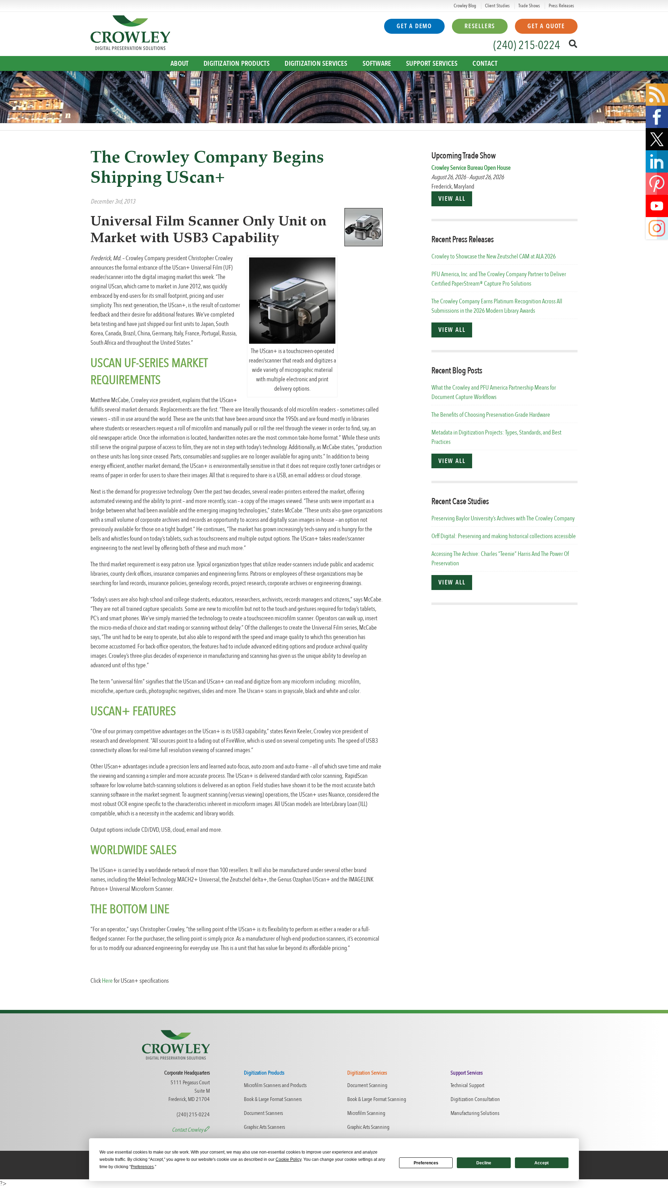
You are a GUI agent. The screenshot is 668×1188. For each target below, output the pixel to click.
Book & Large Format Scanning (376, 1099)
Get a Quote (546, 26)
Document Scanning (367, 1085)
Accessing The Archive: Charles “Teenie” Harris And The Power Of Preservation (500, 559)
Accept (541, 1163)
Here (107, 980)
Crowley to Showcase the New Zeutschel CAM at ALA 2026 (493, 256)
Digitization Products (237, 63)
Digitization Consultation (475, 1099)
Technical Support (467, 1085)
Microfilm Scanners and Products (275, 1085)
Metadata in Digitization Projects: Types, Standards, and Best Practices (496, 437)
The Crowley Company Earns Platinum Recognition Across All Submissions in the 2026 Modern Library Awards (496, 306)
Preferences (426, 1163)
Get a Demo (414, 26)
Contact (484, 63)
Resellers (479, 26)
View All (451, 198)
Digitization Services (316, 63)
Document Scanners (263, 1113)
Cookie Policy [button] (288, 1159)
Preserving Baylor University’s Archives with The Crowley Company (503, 518)
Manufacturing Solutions (475, 1113)
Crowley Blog (465, 5)
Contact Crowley (188, 1130)
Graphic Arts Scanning (368, 1127)
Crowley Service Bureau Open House (471, 168)
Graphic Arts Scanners (264, 1127)
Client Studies (497, 5)
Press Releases (561, 5)
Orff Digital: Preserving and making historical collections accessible (503, 536)
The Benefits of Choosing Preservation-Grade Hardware (490, 414)
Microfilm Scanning (366, 1113)
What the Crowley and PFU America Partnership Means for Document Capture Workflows (493, 392)
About (179, 63)
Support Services (432, 63)
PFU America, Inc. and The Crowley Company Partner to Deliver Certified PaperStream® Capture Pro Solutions (498, 279)
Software (377, 63)
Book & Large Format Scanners (273, 1099)
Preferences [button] (142, 1166)
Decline (483, 1163)
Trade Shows (529, 5)
